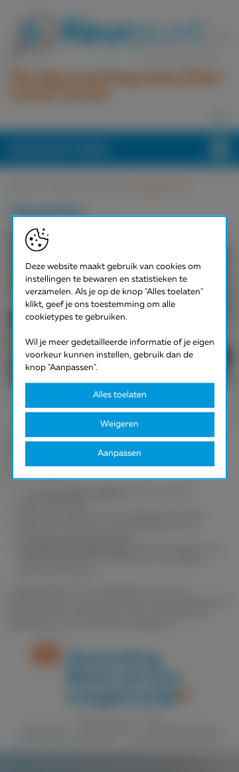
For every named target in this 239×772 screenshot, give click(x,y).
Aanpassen (119, 453)
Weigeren (119, 424)
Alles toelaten (120, 395)
